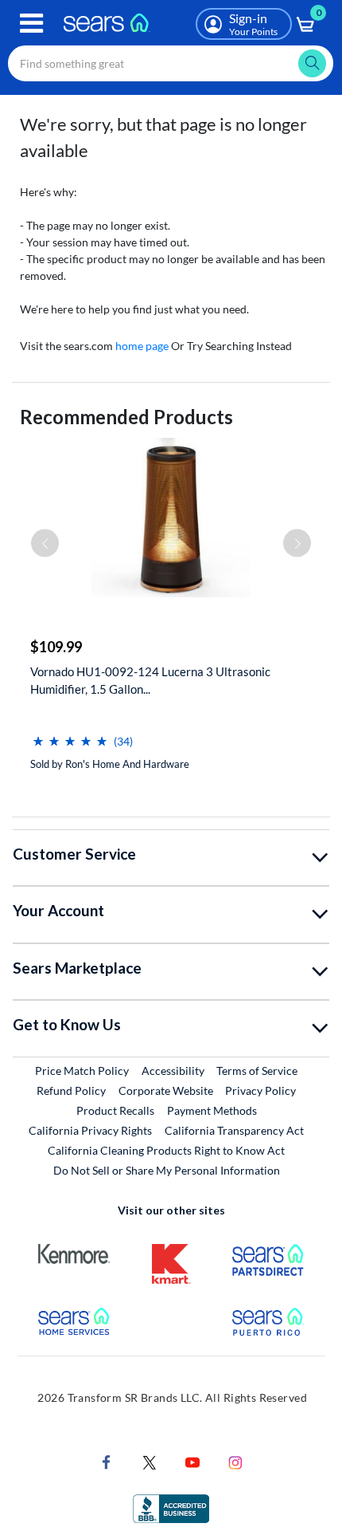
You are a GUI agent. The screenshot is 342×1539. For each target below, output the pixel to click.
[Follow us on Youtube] (192, 1460)
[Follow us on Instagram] (235, 1460)
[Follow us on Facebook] (106, 1460)
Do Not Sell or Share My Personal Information (166, 1170)
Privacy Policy (260, 1090)
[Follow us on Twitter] (149, 1460)
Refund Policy (71, 1090)
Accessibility (173, 1070)
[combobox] (170, 63)
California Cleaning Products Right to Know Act (166, 1150)
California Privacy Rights (90, 1130)
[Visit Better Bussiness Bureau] (171, 1506)
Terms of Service (256, 1070)
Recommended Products (126, 416)
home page (142, 345)
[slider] (70, 735)
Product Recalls (115, 1110)
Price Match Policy (82, 1070)
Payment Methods (212, 1110)
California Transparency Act (234, 1130)
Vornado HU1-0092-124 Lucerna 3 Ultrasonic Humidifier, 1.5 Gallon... (150, 680)
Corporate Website (167, 1090)
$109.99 (56, 646)
